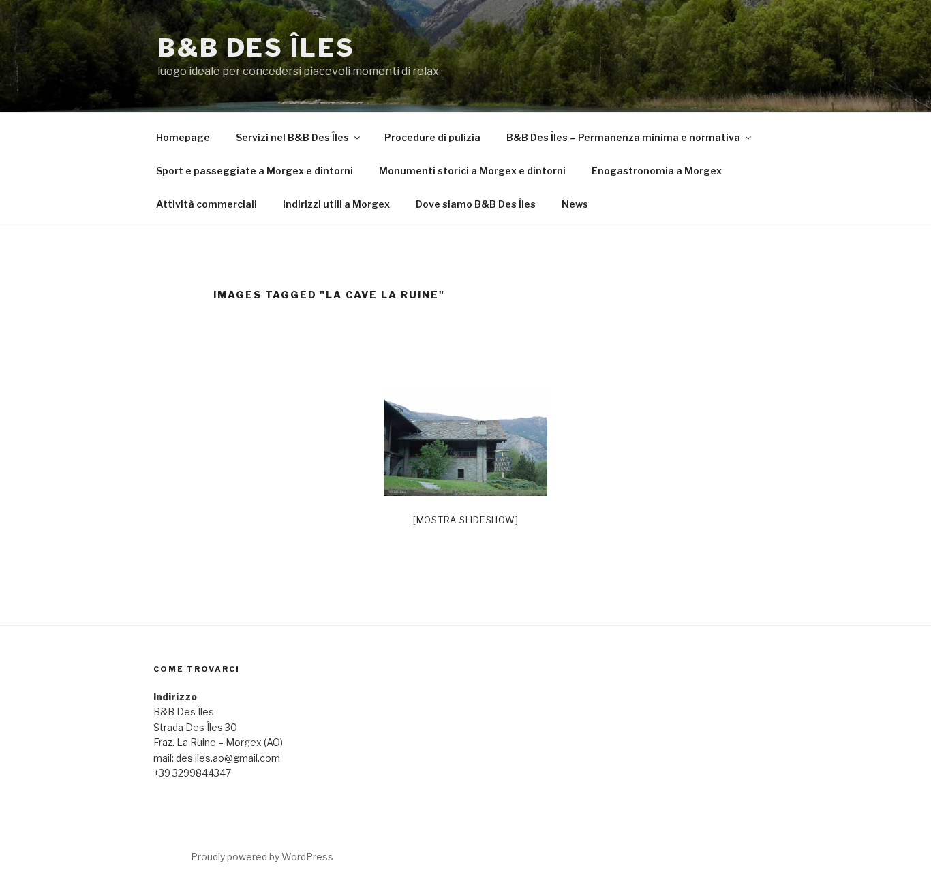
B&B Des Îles (256, 48)
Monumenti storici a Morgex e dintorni (472, 170)
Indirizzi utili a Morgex (336, 204)
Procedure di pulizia (432, 137)
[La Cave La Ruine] (465, 441)
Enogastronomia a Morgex (657, 170)
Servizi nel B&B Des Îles (292, 137)
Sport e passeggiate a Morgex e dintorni (254, 170)
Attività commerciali (206, 204)
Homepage (183, 137)
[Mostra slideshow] (466, 519)
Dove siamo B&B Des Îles (476, 204)
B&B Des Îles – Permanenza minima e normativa (623, 137)
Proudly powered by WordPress (262, 856)
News (575, 204)
